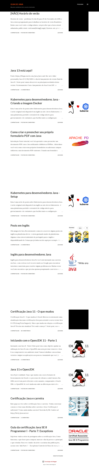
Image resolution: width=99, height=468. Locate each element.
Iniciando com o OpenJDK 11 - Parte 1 (34, 340)
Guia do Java (17, 4)
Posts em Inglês (20, 225)
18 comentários (25, 330)
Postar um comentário (28, 32)
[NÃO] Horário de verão (25, 13)
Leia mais (60, 32)
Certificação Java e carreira (27, 398)
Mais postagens (58, 456)
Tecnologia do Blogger (50, 461)
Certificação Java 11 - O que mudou (32, 311)
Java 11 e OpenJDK (22, 369)
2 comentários (25, 89)
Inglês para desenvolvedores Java (31, 254)
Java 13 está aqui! (21, 70)
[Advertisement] (37, 51)
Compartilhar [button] (15, 32)
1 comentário (25, 417)
